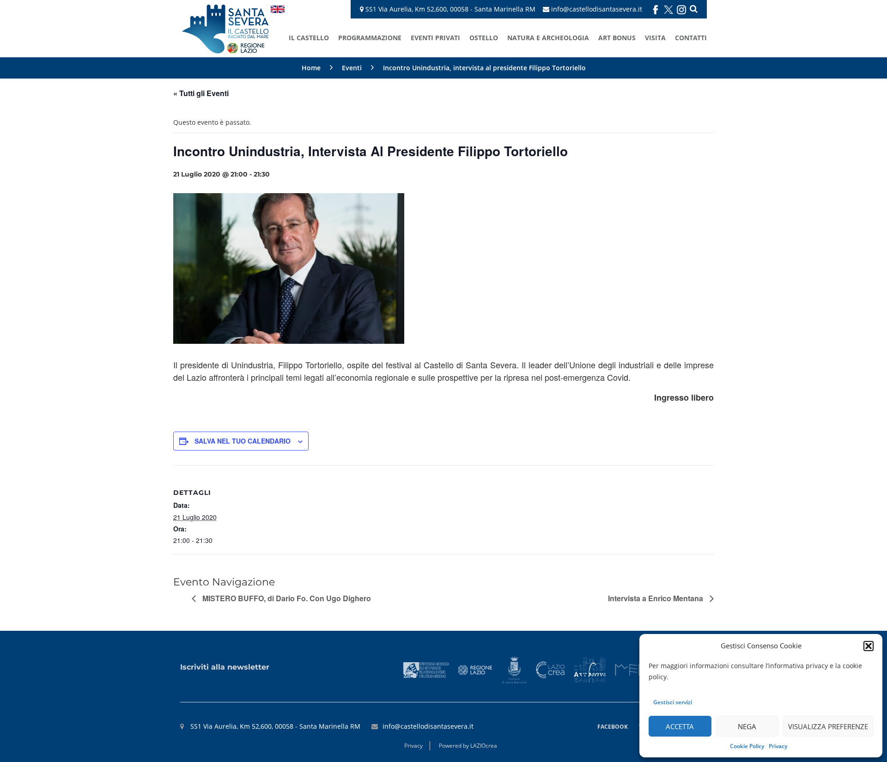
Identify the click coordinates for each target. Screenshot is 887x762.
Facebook (612, 727)
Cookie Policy (747, 746)
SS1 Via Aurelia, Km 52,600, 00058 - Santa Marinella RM (449, 9)
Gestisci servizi (672, 702)
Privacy (778, 746)
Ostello (483, 37)
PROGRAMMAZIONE (369, 37)
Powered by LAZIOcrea (468, 746)
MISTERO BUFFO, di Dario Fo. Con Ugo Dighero (285, 598)
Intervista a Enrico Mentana (656, 598)
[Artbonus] (590, 669)
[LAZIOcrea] (550, 669)
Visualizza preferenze (828, 726)
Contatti (691, 37)
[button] (868, 646)
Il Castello (309, 37)
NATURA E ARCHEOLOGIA (548, 37)
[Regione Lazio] (475, 669)
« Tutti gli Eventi (201, 93)
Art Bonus (617, 37)
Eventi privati (435, 37)
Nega (747, 726)
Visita (655, 37)
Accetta (680, 726)
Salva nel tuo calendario (242, 440)
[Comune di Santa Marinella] (514, 669)
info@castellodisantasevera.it (596, 9)
